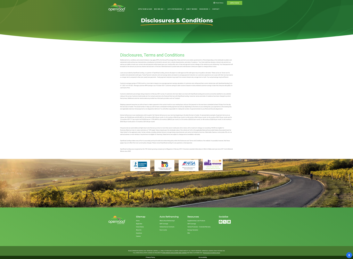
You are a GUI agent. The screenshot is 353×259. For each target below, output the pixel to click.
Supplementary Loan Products (196, 220)
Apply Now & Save (145, 9)
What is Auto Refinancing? (167, 220)
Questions (139, 233)
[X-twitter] (225, 222)
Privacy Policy (150, 257)
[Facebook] (220, 222)
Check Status (140, 227)
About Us (138, 230)
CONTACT (215, 9)
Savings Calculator (192, 230)
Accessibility (203, 257)
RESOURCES (203, 9)
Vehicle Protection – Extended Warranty (199, 227)
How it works (163, 230)
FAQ (188, 233)
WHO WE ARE (158, 9)
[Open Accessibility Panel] (349, 255)
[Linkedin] (229, 222)
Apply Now (139, 223)
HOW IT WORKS (191, 9)
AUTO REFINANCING (175, 9)
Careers (138, 236)
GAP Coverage (164, 223)
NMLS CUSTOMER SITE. (196, 252)
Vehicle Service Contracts (167, 227)
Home (138, 220)
